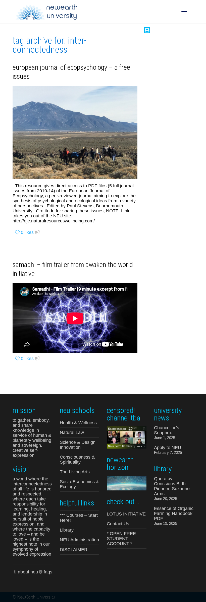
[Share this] (37, 232)
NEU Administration (79, 539)
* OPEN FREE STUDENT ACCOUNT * (121, 538)
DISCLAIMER (73, 549)
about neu (28, 571)
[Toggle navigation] (184, 11)
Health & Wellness (78, 422)
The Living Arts (75, 471)
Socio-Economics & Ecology (79, 484)
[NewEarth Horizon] (126, 482)
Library (67, 530)
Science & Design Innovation (77, 445)
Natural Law (72, 432)
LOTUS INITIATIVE (126, 514)
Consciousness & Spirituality (77, 460)
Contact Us (118, 523)
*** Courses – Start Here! (79, 518)
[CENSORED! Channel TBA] (126, 437)
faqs (48, 571)
